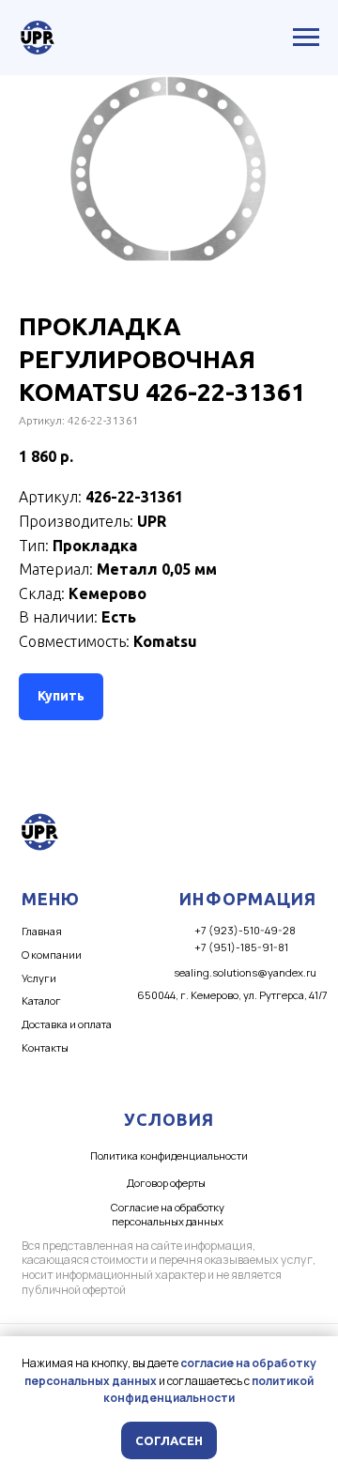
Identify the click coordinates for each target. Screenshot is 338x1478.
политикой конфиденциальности (208, 1390)
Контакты (45, 1047)
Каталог (41, 1000)
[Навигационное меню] (306, 37)
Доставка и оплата (67, 1024)
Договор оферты (166, 1183)
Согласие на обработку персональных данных (167, 1214)
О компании (52, 954)
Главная (42, 931)
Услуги (39, 978)
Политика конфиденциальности (169, 1155)
